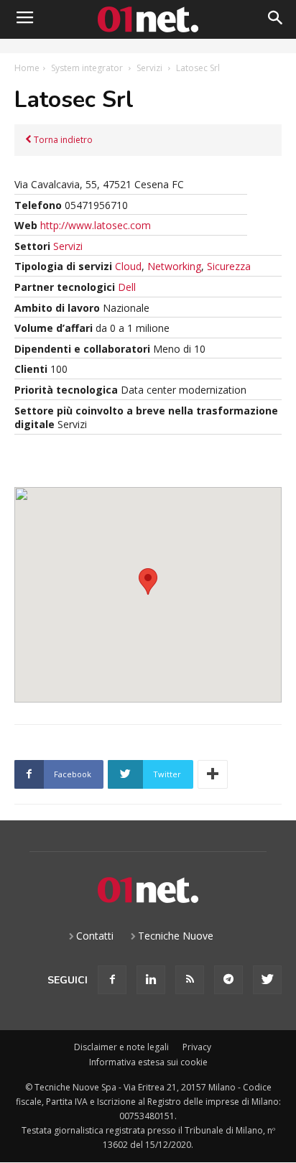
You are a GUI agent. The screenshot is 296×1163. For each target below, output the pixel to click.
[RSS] (189, 979)
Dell (127, 287)
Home (27, 68)
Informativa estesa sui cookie (148, 1062)
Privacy (196, 1047)
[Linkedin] (151, 979)
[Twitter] (267, 979)
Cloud (128, 266)
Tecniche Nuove (175, 935)
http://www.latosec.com (95, 225)
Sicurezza (229, 266)
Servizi (149, 68)
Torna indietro (62, 140)
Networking (174, 266)
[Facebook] (112, 979)
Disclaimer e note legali (121, 1047)
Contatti (95, 935)
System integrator (87, 68)
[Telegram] (228, 979)
